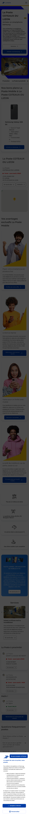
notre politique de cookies (9, 800)
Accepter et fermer (15, 805)
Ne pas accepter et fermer (18, 756)
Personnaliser (15, 811)
